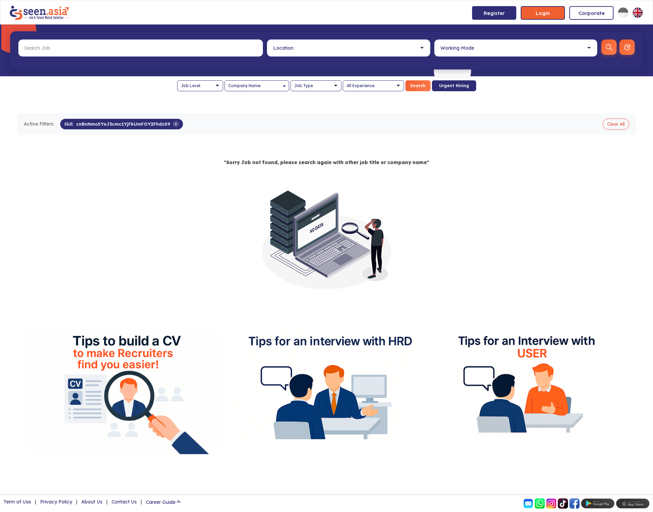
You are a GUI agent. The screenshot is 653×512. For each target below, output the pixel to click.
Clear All (616, 124)
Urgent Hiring (454, 85)
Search (417, 85)
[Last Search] (627, 47)
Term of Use (17, 502)
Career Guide (160, 502)
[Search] (609, 47)
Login (543, 13)
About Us (91, 502)
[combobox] (256, 85)
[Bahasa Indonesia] (623, 12)
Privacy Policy (56, 502)
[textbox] (257, 86)
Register (494, 13)
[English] (637, 12)
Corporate (592, 13)
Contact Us (124, 502)
